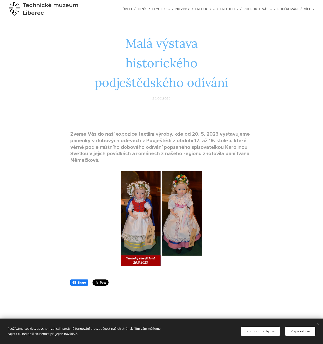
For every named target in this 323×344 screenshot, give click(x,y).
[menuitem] (129, 9)
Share (81, 282)
